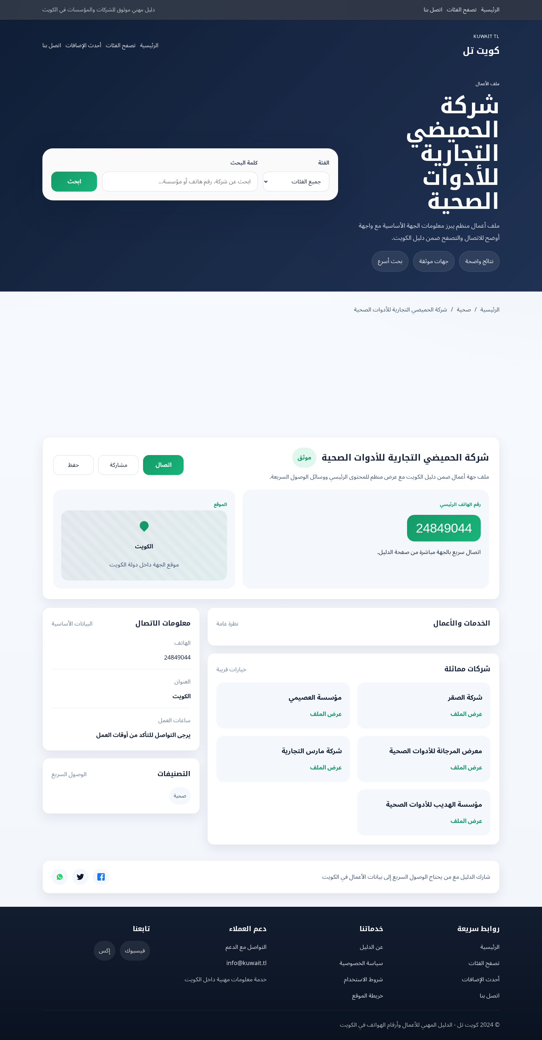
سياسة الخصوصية (361, 963)
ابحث (74, 181)
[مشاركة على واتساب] (60, 877)
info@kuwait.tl (246, 963)
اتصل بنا (433, 10)
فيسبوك (135, 950)
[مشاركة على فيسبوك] (101, 877)
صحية (464, 309)
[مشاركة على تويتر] (80, 877)
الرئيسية (490, 10)
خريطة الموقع (367, 995)
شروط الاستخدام (363, 979)
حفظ (73, 465)
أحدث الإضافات (83, 45)
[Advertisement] (271, 376)
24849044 (444, 528)
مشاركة (118, 465)
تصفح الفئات (462, 10)
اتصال (163, 465)
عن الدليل (371, 947)
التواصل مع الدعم (246, 947)
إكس (104, 950)
